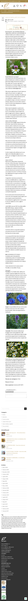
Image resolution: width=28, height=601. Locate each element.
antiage (2, 518)
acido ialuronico (12, 521)
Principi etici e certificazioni (6, 556)
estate (9, 519)
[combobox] (14, 409)
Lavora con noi (4, 560)
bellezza (19, 516)
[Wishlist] (17, 6)
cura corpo (10, 516)
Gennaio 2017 (6, 511)
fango (10, 528)
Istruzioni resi (4, 569)
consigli (2, 525)
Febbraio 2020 (6, 469)
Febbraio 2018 (6, 488)
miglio (24, 522)
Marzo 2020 (5, 467)
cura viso (24, 518)
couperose (19, 523)
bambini (13, 525)
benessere (3, 522)
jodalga (14, 526)
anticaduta (8, 523)
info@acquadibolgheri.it (6, 550)
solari (11, 519)
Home (1, 11)
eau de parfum (20, 522)
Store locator (4, 561)
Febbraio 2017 (6, 508)
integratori (15, 522)
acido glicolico (19, 518)
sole (14, 519)
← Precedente (8, 389)
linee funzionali (24, 516)
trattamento (14, 516)
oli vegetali (24, 523)
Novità (4, 414)
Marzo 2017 (5, 506)
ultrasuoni (23, 525)
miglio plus (3, 523)
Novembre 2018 (6, 472)
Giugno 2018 (5, 478)
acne (7, 522)
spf (11, 523)
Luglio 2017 (5, 497)
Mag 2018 (5, 481)
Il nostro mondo (6, 419)
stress (21, 526)
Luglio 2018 (5, 476)
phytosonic (20, 521)
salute (15, 518)
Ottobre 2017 (6, 492)
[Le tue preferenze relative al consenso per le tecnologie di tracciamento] (25, 598)
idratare (7, 521)
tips (2, 519)
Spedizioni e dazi (4, 576)
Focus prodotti (5, 426)
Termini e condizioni (5, 565)
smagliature (10, 522)
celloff (7, 526)
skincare (6, 516)
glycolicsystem (11, 518)
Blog (5, 10)
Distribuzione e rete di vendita (7, 558)
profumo (16, 519)
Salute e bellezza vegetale (13, 10)
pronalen (11, 526)
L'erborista (5, 417)
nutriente (18, 526)
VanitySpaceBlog (7, 525)
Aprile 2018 (5, 483)
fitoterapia (7, 528)
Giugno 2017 (5, 499)
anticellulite (3, 521)
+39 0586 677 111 (7, 548)
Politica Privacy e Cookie (6, 571)
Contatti (3, 568)
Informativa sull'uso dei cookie (7, 573)
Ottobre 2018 (6, 474)
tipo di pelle (3, 526)
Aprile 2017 (5, 504)
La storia (3, 555)
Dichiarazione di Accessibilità (7, 574)
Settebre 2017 (6, 495)
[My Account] (14, 6)
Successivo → (14, 389)
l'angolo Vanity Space (7, 421)
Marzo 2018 (5, 485)
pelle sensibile (14, 523)
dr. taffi (2, 516)
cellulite (6, 518)
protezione (5, 519)
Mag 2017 (5, 501)
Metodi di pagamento (5, 566)
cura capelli (20, 519)
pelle (17, 521)
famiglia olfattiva (18, 525)
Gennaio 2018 (6, 490)
